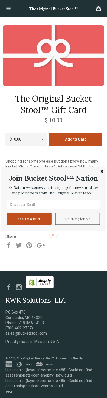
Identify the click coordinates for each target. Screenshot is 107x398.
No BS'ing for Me (77, 219)
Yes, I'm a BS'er (29, 219)
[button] (53, 178)
